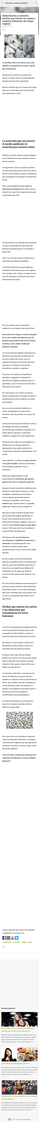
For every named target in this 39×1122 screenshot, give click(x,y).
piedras (24, 942)
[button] (3, 30)
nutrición (16, 942)
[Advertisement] (19, 118)
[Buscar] (36, 3)
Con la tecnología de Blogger (21, 1119)
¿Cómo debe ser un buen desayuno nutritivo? (15, 1063)
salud (30, 942)
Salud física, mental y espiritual (16, 3)
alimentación (7, 942)
